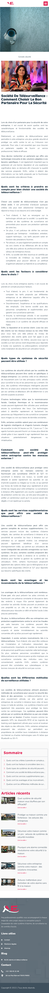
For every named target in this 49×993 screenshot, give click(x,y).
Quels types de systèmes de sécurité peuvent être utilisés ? (25, 768)
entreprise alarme (26, 284)
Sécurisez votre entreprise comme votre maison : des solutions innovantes (30, 866)
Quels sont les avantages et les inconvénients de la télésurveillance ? (25, 780)
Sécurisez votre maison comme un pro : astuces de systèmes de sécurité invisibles (33, 834)
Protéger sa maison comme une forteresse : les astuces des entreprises (32, 817)
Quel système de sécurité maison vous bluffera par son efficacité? (31, 801)
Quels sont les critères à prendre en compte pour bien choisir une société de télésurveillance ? (25, 760)
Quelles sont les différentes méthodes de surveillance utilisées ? (25, 784)
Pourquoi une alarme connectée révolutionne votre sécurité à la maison (32, 850)
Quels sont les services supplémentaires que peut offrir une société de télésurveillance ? (25, 776)
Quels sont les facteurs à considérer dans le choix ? (25, 764)
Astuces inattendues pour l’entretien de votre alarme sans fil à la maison (32, 883)
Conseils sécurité (24, 57)
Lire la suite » (22, 808)
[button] (46, 3)
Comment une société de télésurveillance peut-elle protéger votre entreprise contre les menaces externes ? (25, 772)
